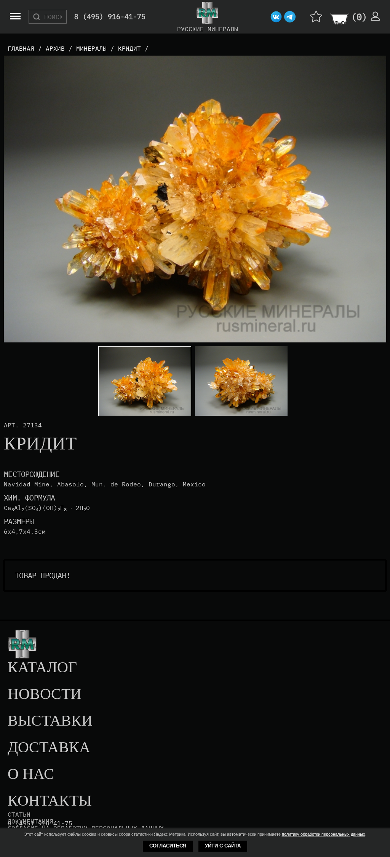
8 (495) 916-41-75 (109, 17)
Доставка (49, 748)
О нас (31, 774)
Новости (45, 694)
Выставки (50, 721)
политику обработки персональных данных (323, 834)
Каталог (42, 668)
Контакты (50, 801)
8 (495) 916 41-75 (40, 823)
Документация (30, 821)
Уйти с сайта (223, 846)
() (359, 17)
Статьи (19, 814)
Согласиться (167, 846)
